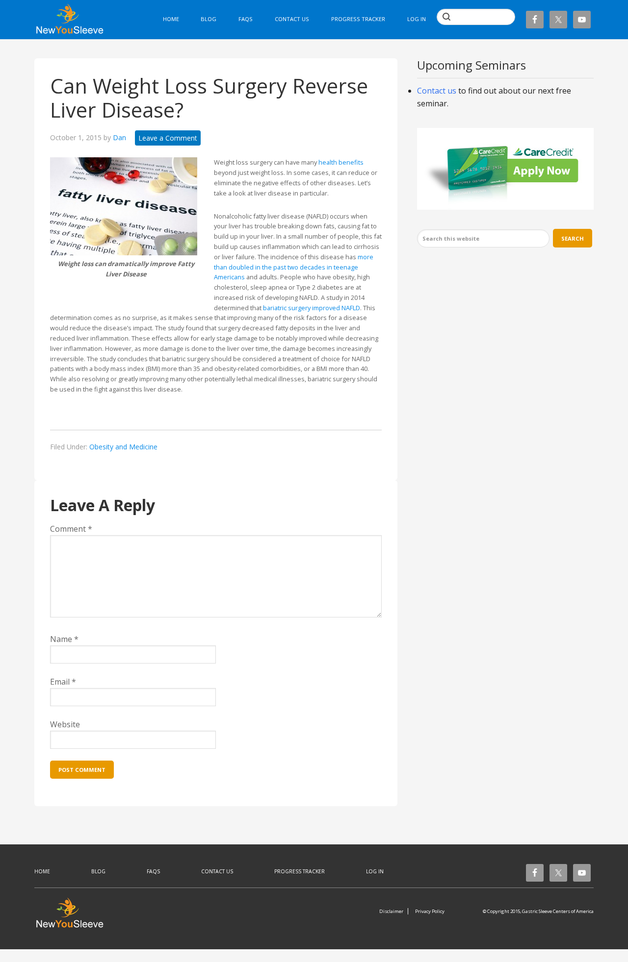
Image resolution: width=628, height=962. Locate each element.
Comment (71, 528)
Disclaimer (391, 911)
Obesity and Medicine (123, 446)
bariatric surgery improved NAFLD (311, 307)
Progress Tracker (299, 871)
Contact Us (217, 871)
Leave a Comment (167, 138)
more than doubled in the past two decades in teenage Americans (293, 267)
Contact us (436, 90)
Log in (416, 19)
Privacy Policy (430, 911)
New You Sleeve (74, 21)
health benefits (341, 162)
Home (42, 871)
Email (63, 681)
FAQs (153, 871)
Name (64, 639)
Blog (98, 871)
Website (65, 724)
